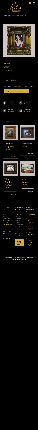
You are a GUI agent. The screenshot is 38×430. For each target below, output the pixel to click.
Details (14, 156)
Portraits (32, 86)
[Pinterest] (10, 238)
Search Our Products (30, 221)
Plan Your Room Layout (29, 242)
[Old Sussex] (27, 132)
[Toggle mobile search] (30, 3)
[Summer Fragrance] (10, 132)
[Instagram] (7, 238)
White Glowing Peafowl (8, 182)
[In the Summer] (27, 168)
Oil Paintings (17, 86)
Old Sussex (27, 143)
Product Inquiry (30, 228)
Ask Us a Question (30, 234)
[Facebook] (3, 238)
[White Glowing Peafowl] (10, 168)
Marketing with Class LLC (19, 259)
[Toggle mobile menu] (34, 3)
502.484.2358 (7, 224)
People (25, 86)
